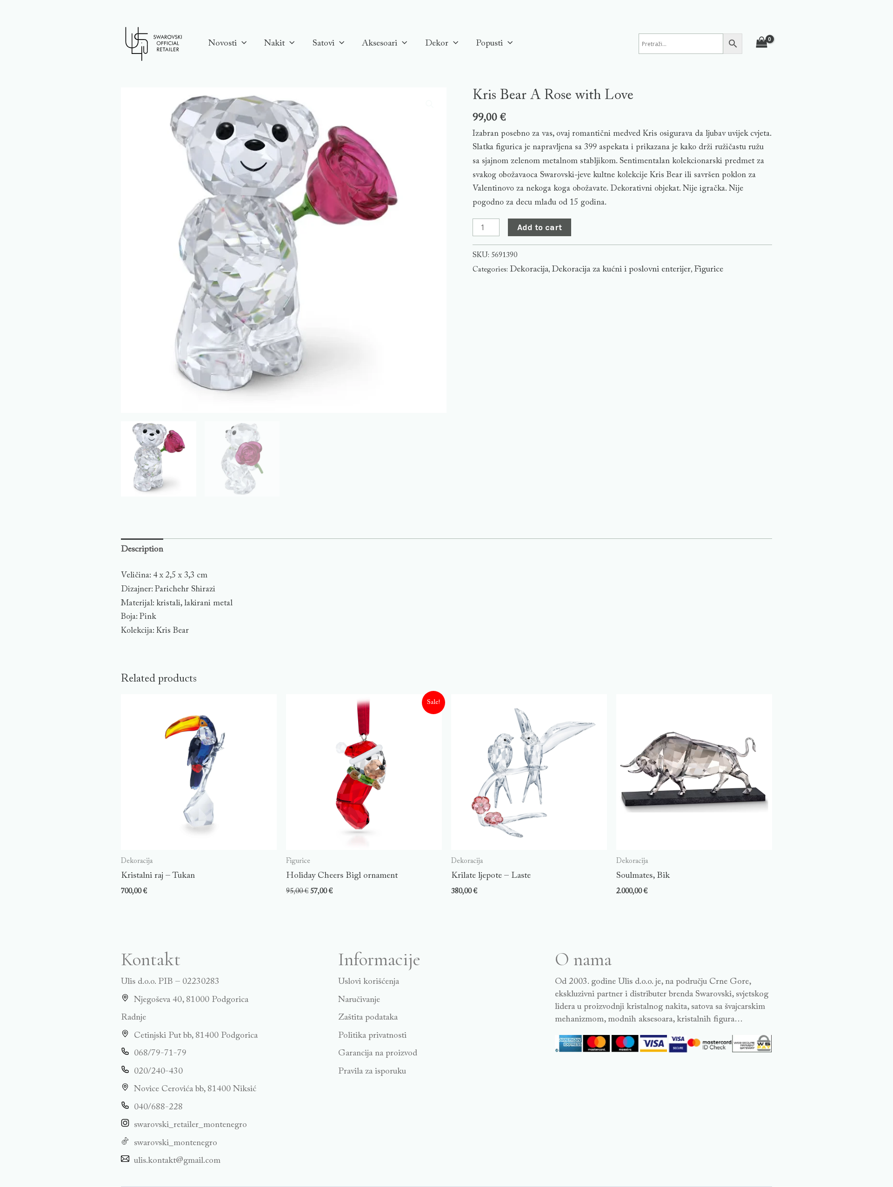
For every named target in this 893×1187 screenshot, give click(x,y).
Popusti (489, 43)
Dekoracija (529, 269)
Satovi (323, 43)
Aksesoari (379, 43)
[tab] (142, 549)
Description (142, 549)
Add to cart (539, 227)
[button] (242, 44)
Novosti (222, 43)
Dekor (436, 43)
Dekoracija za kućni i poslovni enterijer (621, 269)
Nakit (274, 43)
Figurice (708, 269)
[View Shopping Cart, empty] (762, 43)
